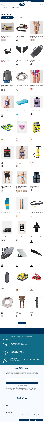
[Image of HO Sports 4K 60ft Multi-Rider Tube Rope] (7, 302)
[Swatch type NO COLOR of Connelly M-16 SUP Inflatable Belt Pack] (31, 216)
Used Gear (8, 412)
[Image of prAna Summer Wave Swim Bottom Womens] (22, 127)
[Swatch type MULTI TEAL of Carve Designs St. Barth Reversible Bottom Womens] (19, 191)
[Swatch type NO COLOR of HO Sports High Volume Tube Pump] (17, 40)
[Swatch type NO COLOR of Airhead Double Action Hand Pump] (31, 165)
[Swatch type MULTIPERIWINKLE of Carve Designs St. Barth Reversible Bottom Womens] (26, 191)
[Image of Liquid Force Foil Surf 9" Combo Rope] (36, 277)
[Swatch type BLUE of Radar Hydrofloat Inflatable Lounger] (17, 114)
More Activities (6, 12)
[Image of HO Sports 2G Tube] (22, 277)
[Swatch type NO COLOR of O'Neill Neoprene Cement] (17, 240)
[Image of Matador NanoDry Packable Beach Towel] (7, 227)
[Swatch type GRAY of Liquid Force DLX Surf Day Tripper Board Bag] (2, 290)
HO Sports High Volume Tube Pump (21, 36)
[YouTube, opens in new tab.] (23, 398)
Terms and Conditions (34, 389)
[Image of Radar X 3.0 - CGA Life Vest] (36, 177)
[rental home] (4, 4)
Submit (8, 382)
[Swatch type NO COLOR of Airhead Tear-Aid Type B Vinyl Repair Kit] (31, 139)
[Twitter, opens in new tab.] (26, 398)
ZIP (28, 377)
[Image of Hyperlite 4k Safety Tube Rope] (7, 27)
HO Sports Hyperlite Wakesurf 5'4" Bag (7, 261)
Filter (7, 17)
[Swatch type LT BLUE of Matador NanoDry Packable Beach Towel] (4, 240)
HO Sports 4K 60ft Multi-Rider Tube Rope (6, 312)
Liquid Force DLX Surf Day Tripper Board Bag (6, 286)
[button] (12, 22)
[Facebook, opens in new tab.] (20, 398)
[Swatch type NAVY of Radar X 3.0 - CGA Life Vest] (31, 190)
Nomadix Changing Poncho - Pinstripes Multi (7, 162)
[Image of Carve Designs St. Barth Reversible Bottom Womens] (22, 177)
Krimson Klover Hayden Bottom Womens (36, 36)
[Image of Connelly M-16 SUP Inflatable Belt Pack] (36, 203)
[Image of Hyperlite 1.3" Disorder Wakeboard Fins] (36, 253)
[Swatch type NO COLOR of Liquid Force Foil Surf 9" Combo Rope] (31, 289)
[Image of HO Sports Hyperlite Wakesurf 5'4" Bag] (7, 253)
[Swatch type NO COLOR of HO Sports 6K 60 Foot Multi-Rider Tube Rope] (17, 90)
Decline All (39, 419)
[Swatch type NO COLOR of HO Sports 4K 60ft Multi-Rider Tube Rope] (2, 316)
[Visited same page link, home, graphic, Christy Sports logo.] (22, 4)
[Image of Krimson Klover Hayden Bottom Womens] (36, 27)
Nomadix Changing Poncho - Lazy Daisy (36, 110)
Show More (22, 323)
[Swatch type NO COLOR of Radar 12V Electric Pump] (2, 64)
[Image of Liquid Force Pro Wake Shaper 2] (22, 253)
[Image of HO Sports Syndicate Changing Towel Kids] (36, 227)
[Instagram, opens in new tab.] (18, 398)
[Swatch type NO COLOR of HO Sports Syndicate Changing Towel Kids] (31, 241)
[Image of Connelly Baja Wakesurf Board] (7, 203)
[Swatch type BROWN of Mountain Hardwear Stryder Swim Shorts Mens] (17, 316)
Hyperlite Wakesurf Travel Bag (35, 60)
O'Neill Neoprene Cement (20, 236)
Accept (32, 419)
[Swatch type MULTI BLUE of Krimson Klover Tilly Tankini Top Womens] (17, 166)
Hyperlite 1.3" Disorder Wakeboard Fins (36, 261)
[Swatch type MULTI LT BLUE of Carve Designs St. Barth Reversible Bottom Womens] (21, 191)
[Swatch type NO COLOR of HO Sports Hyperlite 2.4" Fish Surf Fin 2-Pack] (17, 65)
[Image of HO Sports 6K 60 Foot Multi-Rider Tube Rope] (22, 76)
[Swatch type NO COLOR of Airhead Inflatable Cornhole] (2, 139)
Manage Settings (24, 419)
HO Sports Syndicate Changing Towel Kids (36, 237)
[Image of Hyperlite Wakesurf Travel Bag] (36, 51)
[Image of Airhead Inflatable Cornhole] (7, 127)
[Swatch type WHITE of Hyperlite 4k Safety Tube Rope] (2, 40)
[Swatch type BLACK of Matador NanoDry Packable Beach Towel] (2, 240)
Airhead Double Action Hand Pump (35, 161)
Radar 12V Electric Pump (5, 60)
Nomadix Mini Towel (19, 212)
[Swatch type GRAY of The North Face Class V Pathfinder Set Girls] (2, 90)
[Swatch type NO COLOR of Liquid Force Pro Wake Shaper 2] (17, 265)
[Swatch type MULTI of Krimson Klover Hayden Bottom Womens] (31, 89)
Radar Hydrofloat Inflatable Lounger (21, 110)
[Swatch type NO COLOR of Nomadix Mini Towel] (17, 216)
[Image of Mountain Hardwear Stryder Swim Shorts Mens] (22, 302)
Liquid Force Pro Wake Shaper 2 (21, 261)
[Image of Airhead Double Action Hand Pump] (36, 152)
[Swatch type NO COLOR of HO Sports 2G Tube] (17, 289)
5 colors (17, 192)
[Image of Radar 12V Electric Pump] (7, 51)
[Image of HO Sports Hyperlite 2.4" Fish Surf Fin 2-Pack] (22, 51)
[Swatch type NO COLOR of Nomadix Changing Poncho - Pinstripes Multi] (2, 166)
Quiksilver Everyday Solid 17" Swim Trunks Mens (6, 187)
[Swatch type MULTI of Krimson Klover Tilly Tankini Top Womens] (2, 115)
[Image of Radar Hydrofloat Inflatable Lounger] (22, 102)
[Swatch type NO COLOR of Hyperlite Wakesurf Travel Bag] (31, 64)
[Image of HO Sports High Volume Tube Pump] (22, 27)
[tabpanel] (22, 175)
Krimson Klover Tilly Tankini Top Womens (6, 111)
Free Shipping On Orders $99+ (22, 1)
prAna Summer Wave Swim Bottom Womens (21, 137)
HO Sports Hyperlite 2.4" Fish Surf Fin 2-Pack (22, 61)
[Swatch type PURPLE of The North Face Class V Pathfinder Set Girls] (4, 90)
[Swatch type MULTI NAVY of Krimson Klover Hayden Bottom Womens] (31, 40)
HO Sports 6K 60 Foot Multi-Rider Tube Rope (22, 86)
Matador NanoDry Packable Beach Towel (7, 236)
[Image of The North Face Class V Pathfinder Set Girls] (7, 76)
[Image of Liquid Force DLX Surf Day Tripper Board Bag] (7, 277)
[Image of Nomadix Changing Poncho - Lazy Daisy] (36, 102)
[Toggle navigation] (1, 4)
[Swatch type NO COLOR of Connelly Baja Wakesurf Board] (2, 216)
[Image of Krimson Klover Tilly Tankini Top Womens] (7, 102)
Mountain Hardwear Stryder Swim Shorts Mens (21, 312)
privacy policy (27, 414)
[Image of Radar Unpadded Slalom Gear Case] (36, 302)
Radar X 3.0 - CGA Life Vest (34, 186)
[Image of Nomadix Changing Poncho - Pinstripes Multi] (7, 152)
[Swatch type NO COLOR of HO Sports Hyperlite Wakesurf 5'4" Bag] (2, 265)
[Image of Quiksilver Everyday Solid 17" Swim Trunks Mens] (7, 177)
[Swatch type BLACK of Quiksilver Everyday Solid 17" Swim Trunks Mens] (2, 191)
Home (2, 12)
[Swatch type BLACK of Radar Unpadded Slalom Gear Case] (31, 315)
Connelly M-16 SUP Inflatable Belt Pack (36, 212)
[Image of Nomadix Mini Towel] (22, 203)
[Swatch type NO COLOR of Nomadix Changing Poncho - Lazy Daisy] (31, 114)
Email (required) (8, 377)
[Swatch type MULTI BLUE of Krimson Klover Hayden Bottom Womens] (34, 40)
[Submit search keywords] (40, 7)
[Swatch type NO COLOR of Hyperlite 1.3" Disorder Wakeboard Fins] (31, 265)
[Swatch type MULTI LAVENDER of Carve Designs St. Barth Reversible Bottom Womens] (24, 191)
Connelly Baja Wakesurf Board (5, 212)
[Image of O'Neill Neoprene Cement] (22, 227)
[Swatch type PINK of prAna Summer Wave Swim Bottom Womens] (17, 141)
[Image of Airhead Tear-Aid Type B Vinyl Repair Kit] (36, 127)
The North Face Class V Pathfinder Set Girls (7, 86)
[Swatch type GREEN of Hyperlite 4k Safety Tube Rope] (4, 40)
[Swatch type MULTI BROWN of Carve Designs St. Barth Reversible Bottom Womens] (17, 191)
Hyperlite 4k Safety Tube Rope (5, 36)
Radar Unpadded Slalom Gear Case (35, 311)
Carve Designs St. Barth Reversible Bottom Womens (21, 187)
